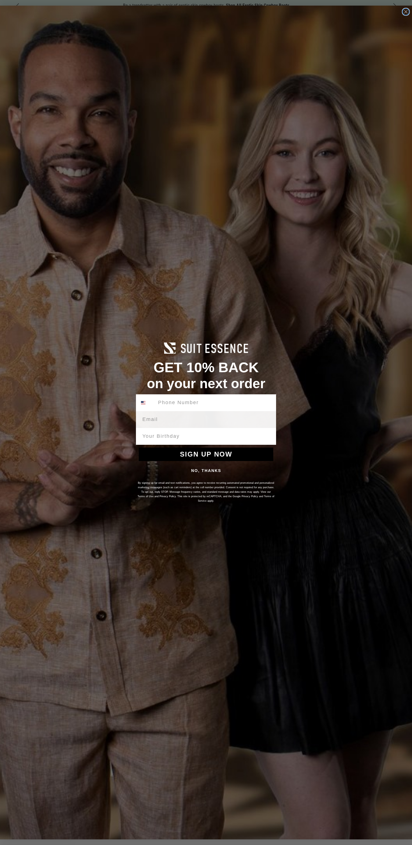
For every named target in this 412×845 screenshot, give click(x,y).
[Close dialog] (405, 11)
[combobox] (146, 402)
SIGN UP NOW (206, 454)
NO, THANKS (206, 470)
